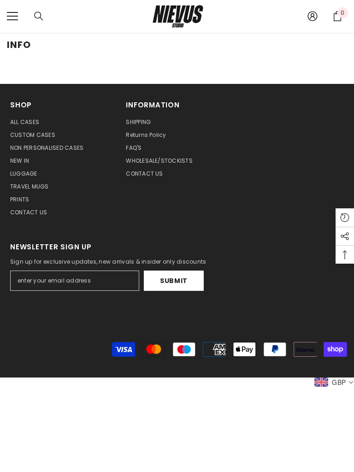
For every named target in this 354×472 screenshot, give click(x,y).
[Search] (38, 16)
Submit (174, 280)
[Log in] (313, 16)
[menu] (12, 16)
